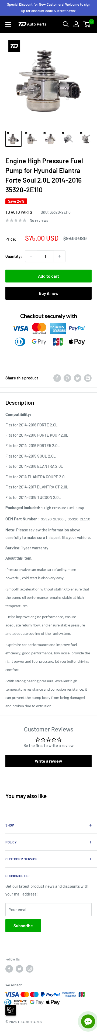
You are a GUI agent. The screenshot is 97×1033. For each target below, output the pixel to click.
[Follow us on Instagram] (29, 969)
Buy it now (48, 293)
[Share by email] (88, 378)
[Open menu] (8, 24)
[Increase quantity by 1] (59, 256)
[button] (48, 761)
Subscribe (23, 925)
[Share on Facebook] (57, 378)
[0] (87, 24)
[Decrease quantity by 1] (31, 256)
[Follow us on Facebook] (9, 969)
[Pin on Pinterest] (67, 378)
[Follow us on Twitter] (19, 969)
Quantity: (13, 256)
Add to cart (48, 275)
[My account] (76, 24)
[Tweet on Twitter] (77, 378)
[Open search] (66, 24)
